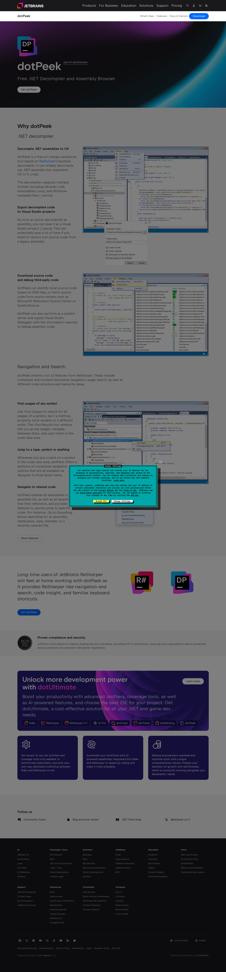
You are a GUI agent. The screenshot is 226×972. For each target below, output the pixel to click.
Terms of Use (129, 490)
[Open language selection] (206, 5)
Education (128, 5)
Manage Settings (122, 501)
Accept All (101, 501)
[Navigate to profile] (193, 5)
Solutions (146, 5)
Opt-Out (135, 495)
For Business (108, 5)
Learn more (119, 480)
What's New (147, 16)
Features (162, 16)
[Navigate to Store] (200, 5)
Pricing (176, 5)
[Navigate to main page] (30, 5)
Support (162, 5)
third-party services (91, 493)
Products (89, 5)
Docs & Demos (178, 16)
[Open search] (187, 5)
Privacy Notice (106, 490)
